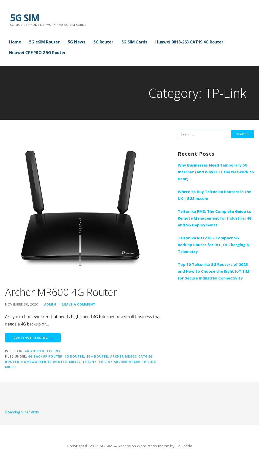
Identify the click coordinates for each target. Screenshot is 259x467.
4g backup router (45, 356)
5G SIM (24, 17)
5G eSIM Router (44, 42)
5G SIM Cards (134, 42)
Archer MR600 (123, 356)
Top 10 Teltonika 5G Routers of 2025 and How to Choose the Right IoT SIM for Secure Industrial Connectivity (213, 271)
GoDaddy (184, 445)
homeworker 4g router (44, 362)
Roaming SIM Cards (22, 411)
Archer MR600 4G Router (61, 292)
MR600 (74, 362)
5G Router (103, 42)
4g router (74, 356)
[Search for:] (204, 134)
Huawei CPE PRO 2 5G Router (37, 52)
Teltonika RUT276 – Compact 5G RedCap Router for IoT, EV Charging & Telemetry (214, 244)
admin (50, 304)
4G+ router (97, 356)
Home (15, 42)
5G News (76, 42)
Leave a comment (78, 304)
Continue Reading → (32, 337)
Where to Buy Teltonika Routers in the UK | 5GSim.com (214, 195)
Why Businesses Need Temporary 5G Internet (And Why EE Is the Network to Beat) (216, 171)
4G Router (35, 351)
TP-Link (54, 351)
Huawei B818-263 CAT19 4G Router (189, 42)
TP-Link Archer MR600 (119, 362)
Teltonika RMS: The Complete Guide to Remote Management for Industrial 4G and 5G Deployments (215, 218)
